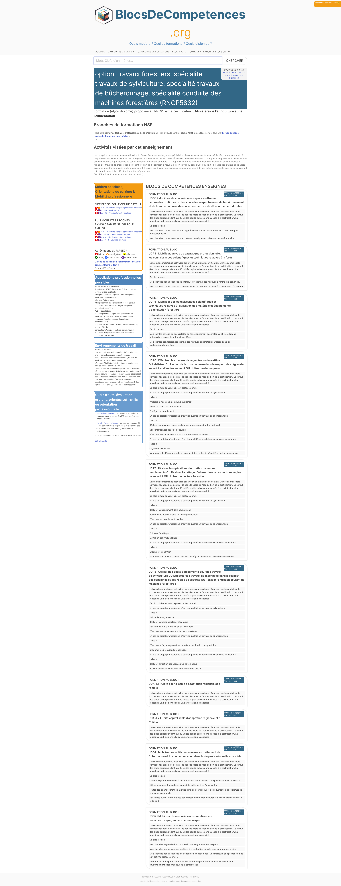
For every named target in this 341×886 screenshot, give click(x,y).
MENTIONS (194, 877)
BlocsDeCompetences (180, 23)
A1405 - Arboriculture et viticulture (116, 213)
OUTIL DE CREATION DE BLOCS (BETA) (210, 51)
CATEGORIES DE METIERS (121, 51)
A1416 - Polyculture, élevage (113, 240)
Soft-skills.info (101, 441)
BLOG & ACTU (179, 51)
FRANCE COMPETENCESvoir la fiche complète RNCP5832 (234, 75)
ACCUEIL (100, 51)
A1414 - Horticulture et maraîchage (116, 237)
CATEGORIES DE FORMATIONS (153, 51)
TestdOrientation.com (105, 413)
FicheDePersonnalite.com (107, 423)
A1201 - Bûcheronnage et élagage (115, 234)
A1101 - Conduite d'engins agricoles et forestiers (121, 208)
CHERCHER (234, 61)
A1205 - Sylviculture (110, 210)
